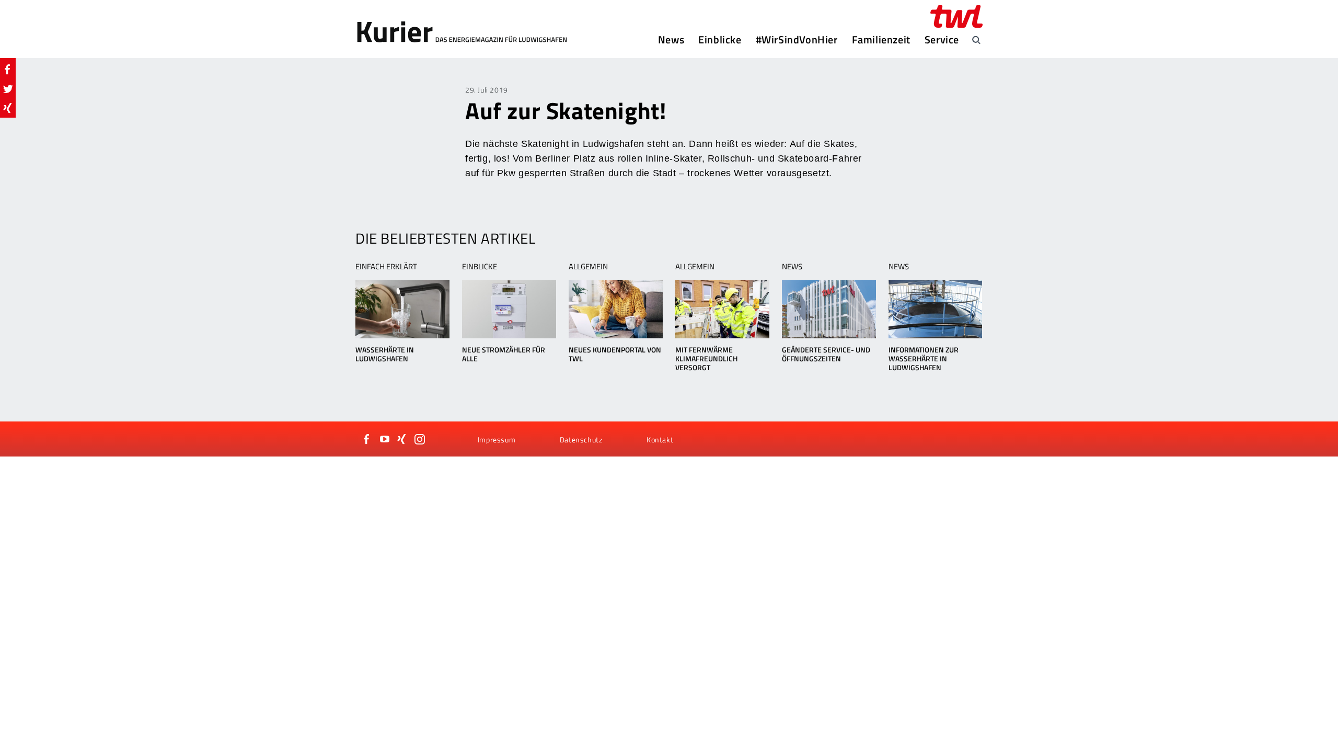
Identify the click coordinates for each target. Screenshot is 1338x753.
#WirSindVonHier (797, 40)
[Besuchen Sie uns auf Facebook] (367, 439)
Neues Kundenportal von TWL (615, 354)
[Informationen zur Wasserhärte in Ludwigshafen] (935, 309)
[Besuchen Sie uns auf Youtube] (384, 439)
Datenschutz (581, 439)
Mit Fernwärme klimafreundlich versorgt (706, 358)
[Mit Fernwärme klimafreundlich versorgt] (722, 309)
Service (942, 40)
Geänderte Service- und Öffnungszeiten (826, 354)
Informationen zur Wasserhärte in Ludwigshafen (924, 358)
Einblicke (719, 40)
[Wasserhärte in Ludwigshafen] (402, 309)
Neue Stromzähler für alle (503, 354)
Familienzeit (881, 40)
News (671, 40)
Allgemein (588, 266)
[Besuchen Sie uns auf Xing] (402, 439)
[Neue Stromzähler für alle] (509, 309)
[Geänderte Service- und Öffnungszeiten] (828, 309)
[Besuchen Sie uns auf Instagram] (419, 439)
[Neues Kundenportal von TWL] (615, 309)
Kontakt (660, 439)
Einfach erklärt (386, 266)
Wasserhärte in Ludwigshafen (384, 354)
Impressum (496, 439)
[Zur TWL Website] (956, 16)
